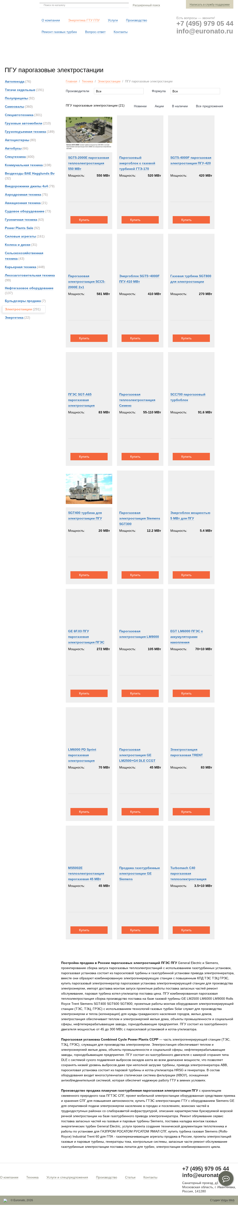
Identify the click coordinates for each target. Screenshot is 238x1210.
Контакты (150, 1177)
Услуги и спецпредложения (67, 1177)
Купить (84, 220)
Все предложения (209, 106)
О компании (9, 1177)
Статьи (130, 1177)
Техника (87, 81)
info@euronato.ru (204, 31)
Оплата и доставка (164, 55)
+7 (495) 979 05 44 (204, 23)
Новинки (140, 106)
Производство (106, 1177)
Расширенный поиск (146, 5)
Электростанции (109, 81)
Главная (71, 81)
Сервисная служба (118, 55)
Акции (159, 106)
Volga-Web (228, 1200)
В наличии (180, 106)
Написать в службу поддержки (210, 4)
